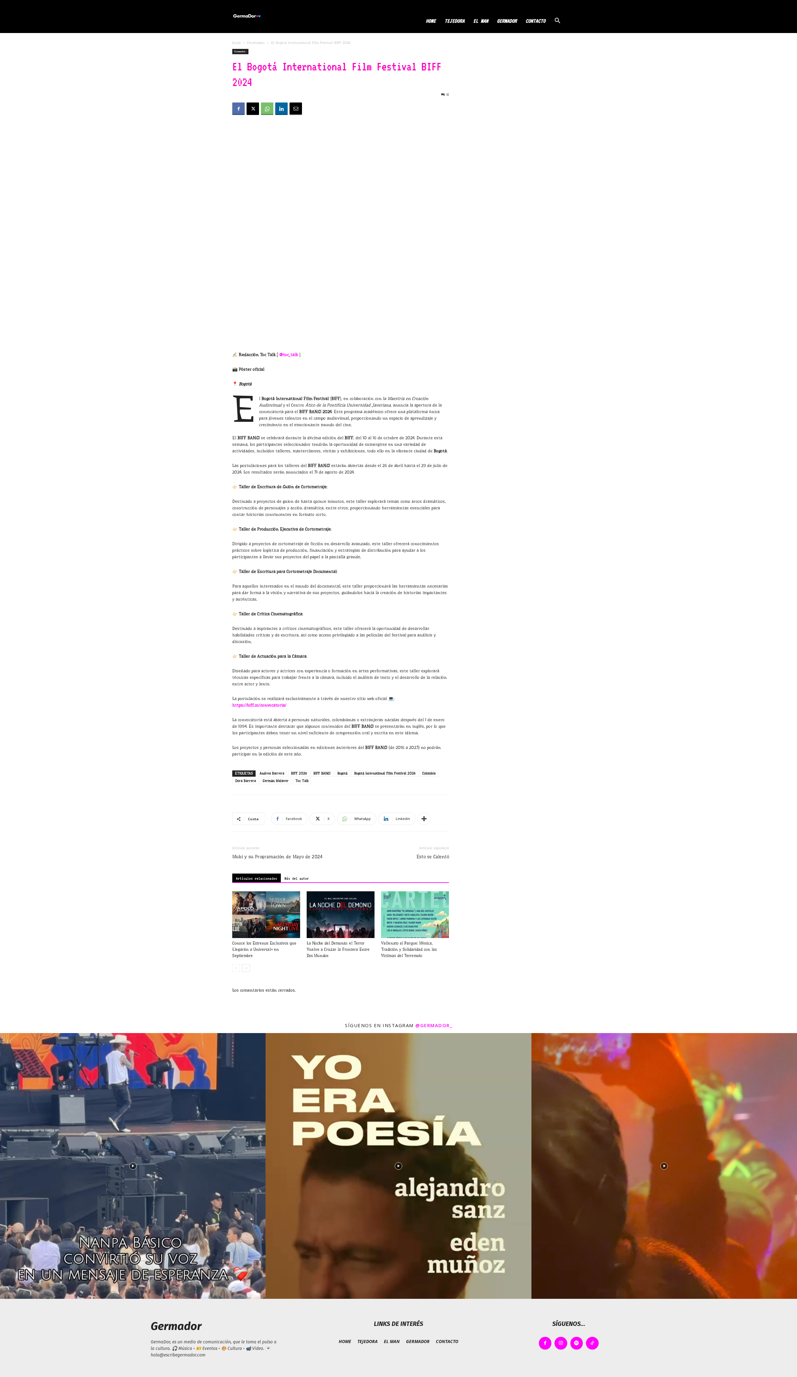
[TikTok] (592, 1343)
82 (447, 94)
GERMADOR (507, 21)
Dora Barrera (245, 781)
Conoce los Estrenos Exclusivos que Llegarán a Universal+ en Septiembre (264, 949)
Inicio (236, 42)
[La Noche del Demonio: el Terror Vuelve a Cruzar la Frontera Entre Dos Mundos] (341, 914)
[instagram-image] (133, 1166)
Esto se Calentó (433, 857)
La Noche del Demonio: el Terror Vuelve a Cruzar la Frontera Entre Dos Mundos (338, 949)
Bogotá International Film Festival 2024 (384, 773)
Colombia (429, 773)
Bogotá (342, 773)
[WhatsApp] (267, 108)
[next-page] (246, 968)
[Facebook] (238, 108)
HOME (431, 21)
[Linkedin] (281, 108)
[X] (253, 108)
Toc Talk (302, 781)
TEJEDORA (455, 21)
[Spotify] (576, 1343)
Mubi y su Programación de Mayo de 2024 (277, 857)
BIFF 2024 (299, 773)
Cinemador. (256, 42)
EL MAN (480, 21)
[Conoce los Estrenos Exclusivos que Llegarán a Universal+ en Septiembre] (266, 914)
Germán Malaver (276, 781)
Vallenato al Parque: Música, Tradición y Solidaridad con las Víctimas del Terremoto (409, 949)
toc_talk (290, 354)
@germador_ (433, 1025)
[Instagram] (560, 1343)
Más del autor (297, 878)
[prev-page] (236, 968)
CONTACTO (535, 21)
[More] (424, 818)
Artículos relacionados (256, 878)
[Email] (296, 108)
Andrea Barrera (272, 773)
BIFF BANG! (322, 773)
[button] (557, 21)
